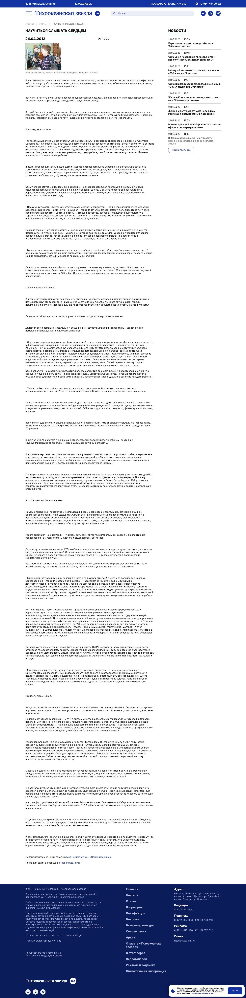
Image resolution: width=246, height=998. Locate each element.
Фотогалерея (135, 953)
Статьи (43, 23)
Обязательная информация (146, 971)
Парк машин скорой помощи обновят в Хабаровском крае (190, 45)
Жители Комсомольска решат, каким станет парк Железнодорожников (194, 99)
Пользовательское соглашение (43, 952)
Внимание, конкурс (140, 925)
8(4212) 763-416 (203, 919)
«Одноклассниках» (100, 856)
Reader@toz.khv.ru (184, 940)
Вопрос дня (134, 907)
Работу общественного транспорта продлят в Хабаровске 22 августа (193, 72)
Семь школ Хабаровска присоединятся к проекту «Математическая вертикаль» (191, 58)
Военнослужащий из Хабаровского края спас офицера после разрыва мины (194, 126)
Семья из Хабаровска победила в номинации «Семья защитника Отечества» (194, 85)
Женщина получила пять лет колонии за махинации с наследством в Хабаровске (191, 112)
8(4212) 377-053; (183, 919)
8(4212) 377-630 (203, 930)
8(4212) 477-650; (183, 930)
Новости (132, 895)
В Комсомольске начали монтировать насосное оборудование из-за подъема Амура (190, 140)
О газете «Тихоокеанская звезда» (144, 945)
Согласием (196, 993)
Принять (235, 991)
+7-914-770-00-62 (210, 3)
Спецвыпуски (136, 931)
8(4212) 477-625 (183, 909)
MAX (68, 856)
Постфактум (135, 913)
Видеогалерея (136, 959)
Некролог (133, 919)
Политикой (208, 993)
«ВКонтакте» (80, 856)
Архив (130, 937)
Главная (29, 23)
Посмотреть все (181, 149)
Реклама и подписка (141, 965)
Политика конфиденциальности (43, 955)
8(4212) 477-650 (176, 3)
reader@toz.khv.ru (70, 862)
